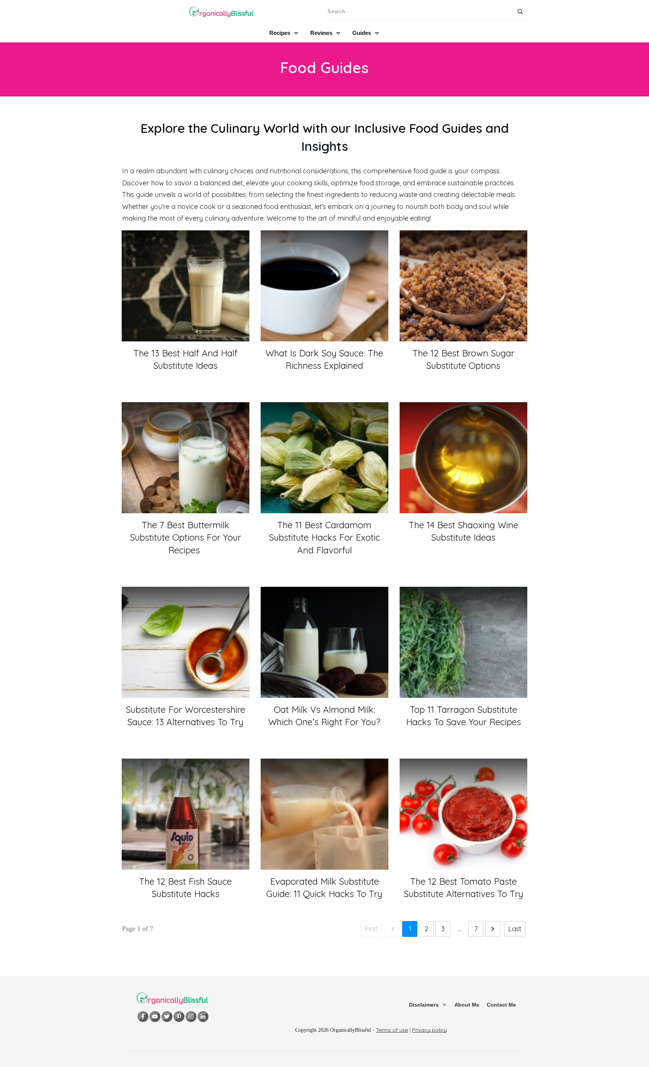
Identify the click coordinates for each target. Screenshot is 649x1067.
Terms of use (392, 1029)
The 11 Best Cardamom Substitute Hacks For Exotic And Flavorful (324, 537)
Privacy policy (429, 1029)
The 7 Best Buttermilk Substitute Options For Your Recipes (185, 537)
